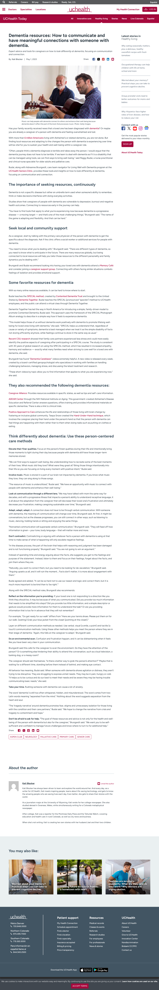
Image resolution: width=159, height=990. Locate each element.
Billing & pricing (64, 946)
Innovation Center (130, 938)
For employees (96, 938)
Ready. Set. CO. (69, 2)
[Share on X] (98, 59)
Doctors (12, 9)
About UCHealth (129, 923)
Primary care (67, 737)
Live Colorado (137, 18)
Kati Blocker (17, 59)
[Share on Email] (112, 59)
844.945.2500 (19, 952)
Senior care (83, 737)
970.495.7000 (19, 934)
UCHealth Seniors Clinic (21, 171)
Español (153, 2)
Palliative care (48, 737)
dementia (94, 128)
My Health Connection (128, 9)
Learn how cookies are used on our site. (140, 981)
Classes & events (96, 927)
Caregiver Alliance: (18, 393)
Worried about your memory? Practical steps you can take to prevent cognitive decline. (135, 83)
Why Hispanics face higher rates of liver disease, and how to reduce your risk (135, 114)
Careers (24, 2)
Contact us (127, 950)
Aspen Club (16, 737)
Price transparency (65, 950)
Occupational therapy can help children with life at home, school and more (135, 67)
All (72, 18)
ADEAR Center (16, 399)
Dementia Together (28, 299)
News (124, 18)
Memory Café (106, 265)
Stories (115, 18)
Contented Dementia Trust (69, 296)
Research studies (50, 2)
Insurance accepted (66, 942)
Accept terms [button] (80, 986)
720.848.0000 (19, 926)
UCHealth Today (15, 19)
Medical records (96, 923)
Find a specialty (64, 938)
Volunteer (126, 931)
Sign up (127, 144)
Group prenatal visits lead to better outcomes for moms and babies (135, 99)
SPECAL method (35, 296)
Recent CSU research (19, 338)
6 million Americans (33, 137)
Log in (152, 9)
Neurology (31, 737)
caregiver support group (43, 269)
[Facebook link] (123, 128)
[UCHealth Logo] (18, 917)
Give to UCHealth (130, 935)
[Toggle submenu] (4, 9)
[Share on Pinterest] (103, 59)
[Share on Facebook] (94, 59)
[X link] (129, 128)
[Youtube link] (135, 128)
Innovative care (84, 18)
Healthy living (101, 18)
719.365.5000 (19, 941)
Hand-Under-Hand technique (88, 415)
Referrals (13, 2)
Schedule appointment (67, 927)
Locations (41, 9)
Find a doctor (63, 931)
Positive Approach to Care (22, 412)
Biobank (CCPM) (129, 946)
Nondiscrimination (130, 942)
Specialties (26, 9)
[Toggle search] (4, 2)
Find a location (63, 935)
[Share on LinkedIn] (108, 59)
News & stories (96, 946)
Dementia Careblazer (40, 359)
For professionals (97, 942)
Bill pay (35, 2)
